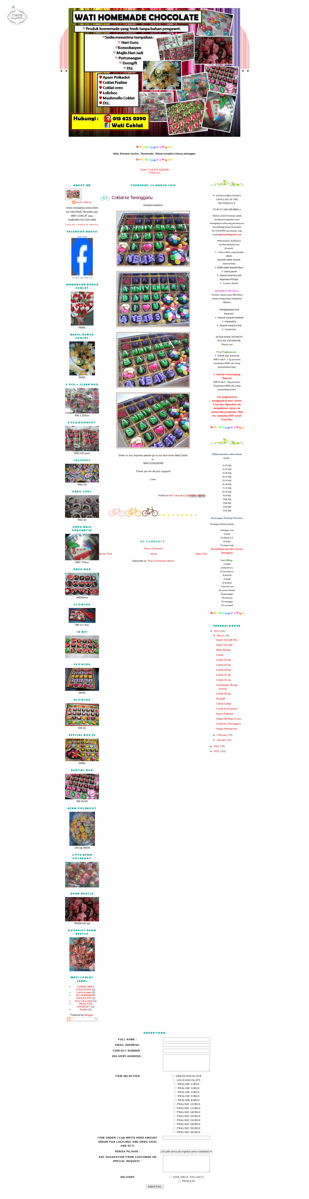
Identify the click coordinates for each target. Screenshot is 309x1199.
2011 (217, 751)
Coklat (219, 654)
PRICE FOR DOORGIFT (85, 1005)
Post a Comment (153, 548)
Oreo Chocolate (84, 1000)
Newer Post (105, 553)
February (222, 734)
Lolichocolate (83, 992)
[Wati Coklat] (82, 274)
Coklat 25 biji (223, 659)
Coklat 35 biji (223, 664)
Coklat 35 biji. (223, 693)
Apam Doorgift (224, 644)
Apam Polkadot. (225, 713)
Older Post (201, 553)
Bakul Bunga (223, 649)
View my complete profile (82, 224)
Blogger (89, 1014)
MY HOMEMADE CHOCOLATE (85, 996)
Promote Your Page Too (82, 278)
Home (153, 553)
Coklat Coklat (223, 703)
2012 (217, 746)
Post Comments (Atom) (161, 560)
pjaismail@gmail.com (230, 234)
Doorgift (220, 698)
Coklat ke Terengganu (228, 723)
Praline (84, 1009)
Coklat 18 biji (223, 669)
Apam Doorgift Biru (227, 639)
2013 (217, 631)
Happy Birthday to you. (229, 718)
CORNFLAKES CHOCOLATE (85, 988)
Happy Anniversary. (227, 728)
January (222, 739)
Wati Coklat (84, 202)
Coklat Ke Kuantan (226, 708)
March (221, 635)
